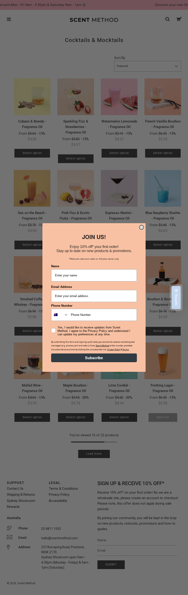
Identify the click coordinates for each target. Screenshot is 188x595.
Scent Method (102, 346)
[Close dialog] (141, 227)
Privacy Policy (113, 349)
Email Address (61, 287)
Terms (125, 349)
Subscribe (94, 357)
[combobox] (60, 315)
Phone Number (61, 305)
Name (55, 266)
